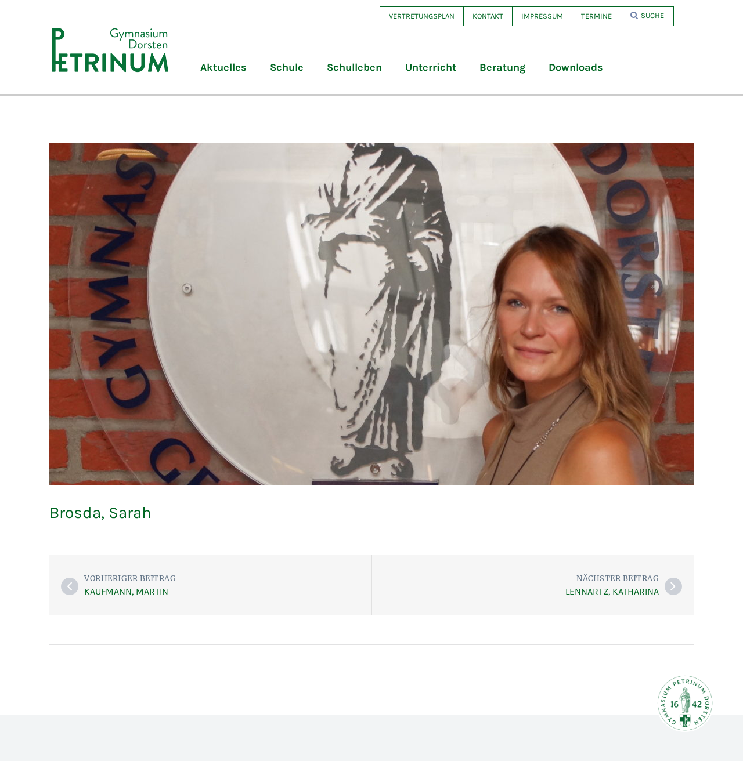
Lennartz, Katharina (612, 591)
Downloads (576, 67)
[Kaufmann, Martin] (69, 586)
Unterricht (430, 67)
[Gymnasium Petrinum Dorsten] (110, 49)
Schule (287, 67)
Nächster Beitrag (617, 579)
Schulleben (354, 67)
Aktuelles (223, 67)
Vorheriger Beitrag (130, 579)
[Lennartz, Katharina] (673, 586)
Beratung (502, 67)
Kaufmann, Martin (126, 591)
